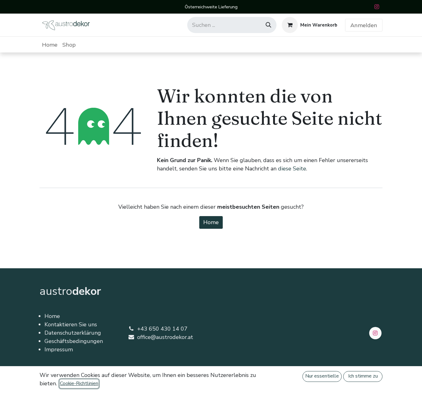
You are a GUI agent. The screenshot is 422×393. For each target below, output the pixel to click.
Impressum (58, 349)
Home (211, 222)
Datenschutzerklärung (72, 333)
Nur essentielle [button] (322, 376)
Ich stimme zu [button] (363, 376)
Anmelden (363, 25)
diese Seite (292, 168)
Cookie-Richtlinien (79, 383)
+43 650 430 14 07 (162, 328)
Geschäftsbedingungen (73, 341)
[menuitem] (50, 44)
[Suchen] (268, 25)
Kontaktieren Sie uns (70, 324)
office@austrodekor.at (165, 337)
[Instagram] (376, 6)
